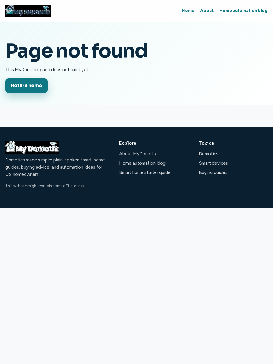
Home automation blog (243, 10)
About (207, 10)
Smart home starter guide (145, 172)
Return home (26, 85)
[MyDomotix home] (28, 11)
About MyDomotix (137, 153)
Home (188, 10)
